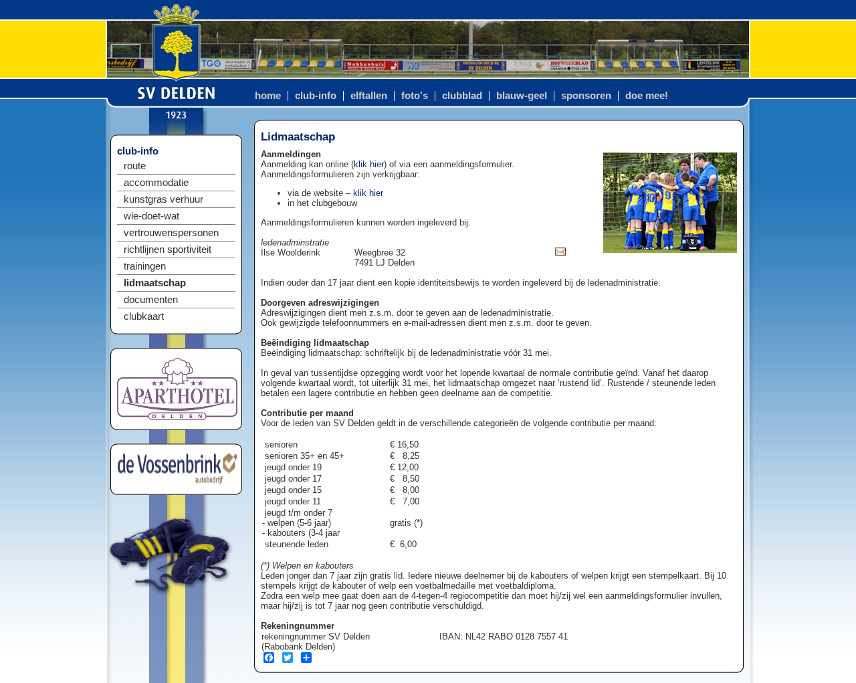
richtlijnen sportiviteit (167, 249)
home (268, 95)
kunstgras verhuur (163, 199)
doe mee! (646, 95)
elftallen (368, 95)
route (135, 166)
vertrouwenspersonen (171, 232)
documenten (151, 299)
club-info (315, 95)
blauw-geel (521, 95)
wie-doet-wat (151, 216)
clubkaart (144, 316)
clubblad (462, 95)
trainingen (145, 266)
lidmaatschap (155, 283)
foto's (414, 95)
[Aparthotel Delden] (177, 417)
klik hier (369, 164)
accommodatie (156, 182)
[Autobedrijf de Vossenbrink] (177, 482)
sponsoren (586, 95)
